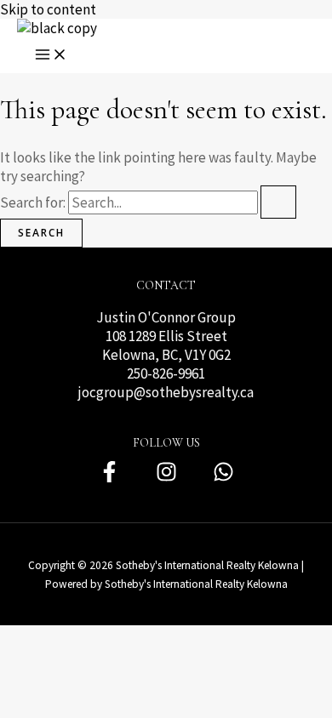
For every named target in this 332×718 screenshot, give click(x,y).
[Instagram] (166, 478)
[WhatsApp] (223, 478)
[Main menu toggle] (51, 55)
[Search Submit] (278, 202)
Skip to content (48, 9)
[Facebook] (109, 478)
